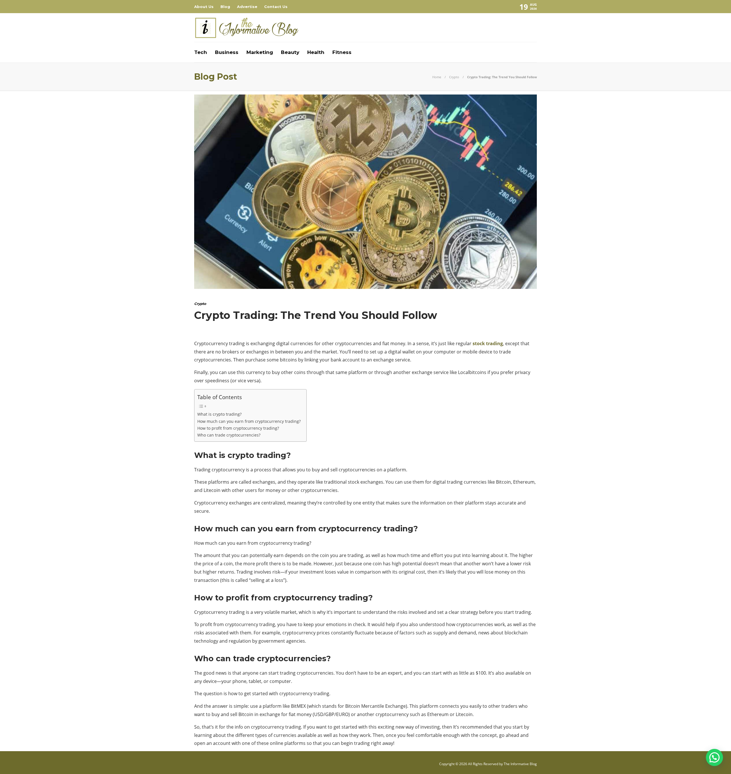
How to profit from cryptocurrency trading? (238, 428)
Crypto (454, 77)
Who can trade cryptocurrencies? (228, 435)
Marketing (259, 52)
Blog (225, 6)
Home (436, 77)
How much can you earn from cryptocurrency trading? (249, 421)
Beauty (290, 52)
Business (226, 52)
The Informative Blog (520, 763)
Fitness (342, 52)
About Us (204, 6)
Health (315, 52)
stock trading (488, 343)
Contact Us (276, 6)
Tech (200, 52)
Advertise (247, 6)
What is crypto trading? (219, 414)
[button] (714, 757)
